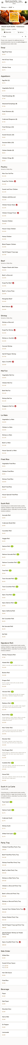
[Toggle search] (25, 36)
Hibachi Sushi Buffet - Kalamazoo (14, 1)
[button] (14, 53)
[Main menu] (2, 2)
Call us (21, 32)
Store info (8, 32)
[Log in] (25, 2)
